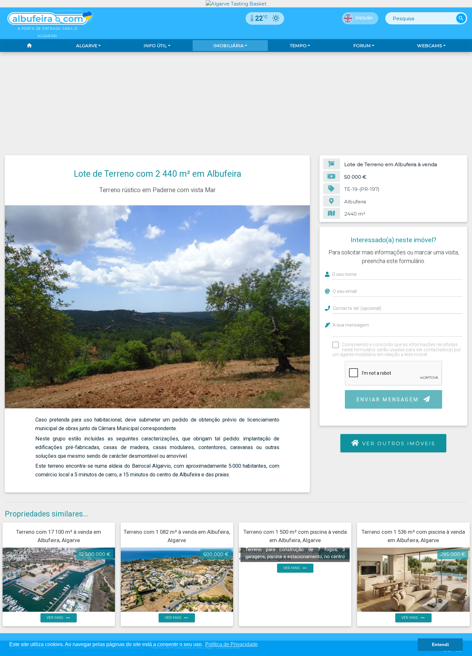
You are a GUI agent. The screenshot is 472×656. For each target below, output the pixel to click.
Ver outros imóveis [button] (398, 443)
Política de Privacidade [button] (231, 644)
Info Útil (155, 45)
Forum (362, 45)
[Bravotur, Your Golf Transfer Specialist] (236, 3)
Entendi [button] (440, 644)
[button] (304, 211)
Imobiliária (228, 45)
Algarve (86, 45)
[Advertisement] (236, 100)
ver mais (59, 617)
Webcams (429, 45)
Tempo (298, 45)
